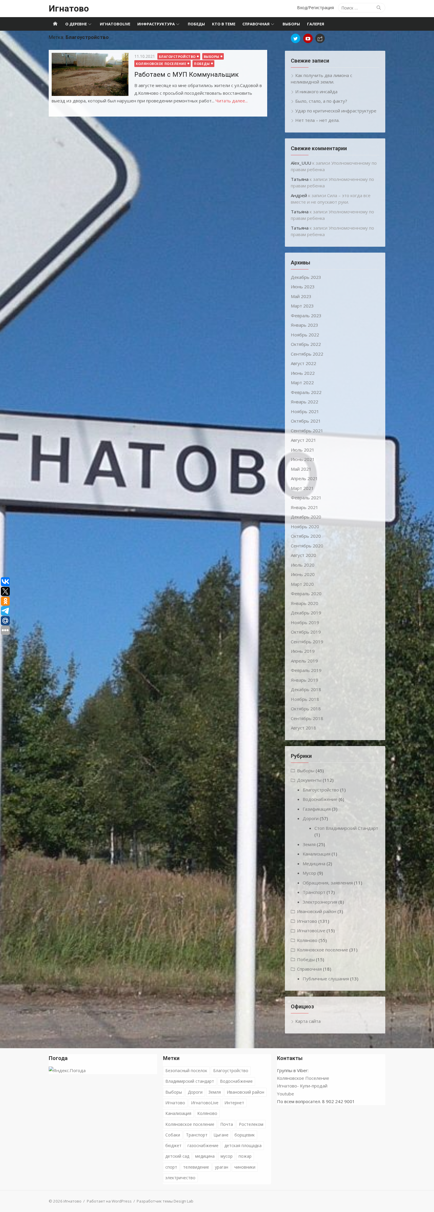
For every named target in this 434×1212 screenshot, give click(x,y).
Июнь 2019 (303, 651)
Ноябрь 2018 (305, 699)
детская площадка (243, 1145)
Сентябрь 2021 (307, 431)
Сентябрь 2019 (307, 642)
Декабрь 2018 (306, 689)
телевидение (196, 1167)
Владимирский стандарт (189, 1081)
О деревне (76, 24)
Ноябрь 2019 (305, 622)
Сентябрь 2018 (307, 718)
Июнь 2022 (303, 373)
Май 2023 (301, 296)
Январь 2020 (304, 603)
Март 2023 (302, 306)
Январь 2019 (304, 680)
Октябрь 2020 (306, 536)
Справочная (256, 24)
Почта (226, 1124)
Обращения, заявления (328, 883)
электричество (180, 1177)
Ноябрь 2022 (305, 335)
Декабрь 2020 (306, 517)
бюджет (173, 1145)
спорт (171, 1167)
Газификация (317, 809)
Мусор (309, 873)
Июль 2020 (302, 565)
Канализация (316, 854)
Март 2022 (302, 382)
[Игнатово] (55, 24)
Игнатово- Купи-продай (302, 1086)
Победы (196, 24)
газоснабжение (202, 1145)
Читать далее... (232, 101)
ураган (221, 1167)
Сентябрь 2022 (307, 354)
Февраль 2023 (306, 315)
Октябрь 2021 (306, 421)
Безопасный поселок (186, 1070)
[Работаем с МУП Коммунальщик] (90, 74)
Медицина (314, 863)
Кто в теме (223, 24)
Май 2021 (301, 469)
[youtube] (308, 38)
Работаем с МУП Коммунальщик (186, 74)
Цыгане (221, 1135)
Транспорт (314, 892)
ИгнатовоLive (115, 24)
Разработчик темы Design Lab (165, 1201)
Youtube (285, 1094)
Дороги (311, 818)
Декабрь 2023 (306, 277)
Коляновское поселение (161, 63)
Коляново (307, 940)
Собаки (172, 1135)
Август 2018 (303, 728)
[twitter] (295, 38)
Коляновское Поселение (303, 1078)
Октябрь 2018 (306, 709)
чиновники (244, 1167)
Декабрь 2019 (306, 613)
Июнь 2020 (303, 574)
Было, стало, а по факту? (321, 101)
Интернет (234, 1102)
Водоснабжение (320, 799)
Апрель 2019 (304, 661)
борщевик (244, 1135)
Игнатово (69, 8)
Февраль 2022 (306, 392)
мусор (227, 1156)
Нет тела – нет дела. (317, 120)
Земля (309, 844)
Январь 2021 (304, 507)
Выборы (291, 24)
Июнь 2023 (303, 286)
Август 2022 (303, 363)
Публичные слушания (326, 979)
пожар (245, 1156)
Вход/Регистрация (315, 7)
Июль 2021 (302, 450)
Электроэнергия (320, 902)
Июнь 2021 (303, 459)
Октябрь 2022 (306, 344)
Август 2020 (303, 555)
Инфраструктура (156, 24)
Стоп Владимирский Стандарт (346, 828)
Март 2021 (302, 488)
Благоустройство (177, 56)
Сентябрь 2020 (307, 546)
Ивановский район (316, 911)
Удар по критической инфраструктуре (335, 111)
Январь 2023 (304, 325)
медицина (205, 1156)
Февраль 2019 (306, 670)
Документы (309, 780)
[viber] (320, 38)
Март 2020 (302, 584)
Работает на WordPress (109, 1201)
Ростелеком (251, 1124)
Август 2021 (303, 440)
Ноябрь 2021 (305, 411)
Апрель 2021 (304, 478)
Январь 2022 (304, 402)
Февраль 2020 (306, 593)
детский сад (177, 1156)
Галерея (315, 24)
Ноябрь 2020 (305, 526)
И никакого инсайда (316, 91)
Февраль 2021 (306, 497)
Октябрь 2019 (306, 632)
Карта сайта (308, 1021)
